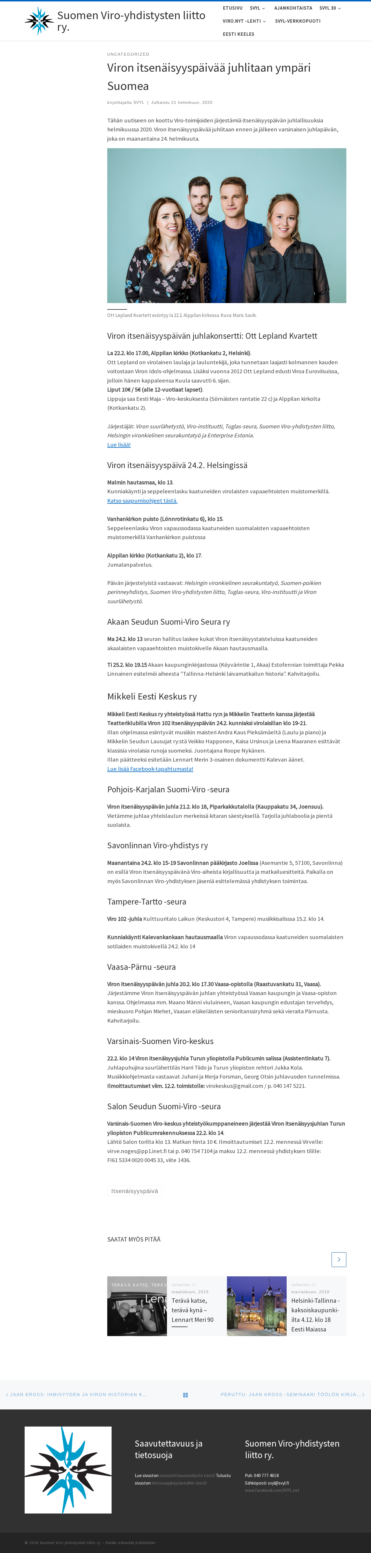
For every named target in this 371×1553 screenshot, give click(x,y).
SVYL (139, 102)
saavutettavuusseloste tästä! (187, 1475)
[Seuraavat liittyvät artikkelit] (339, 1259)
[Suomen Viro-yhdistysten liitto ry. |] (40, 19)
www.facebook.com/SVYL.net (272, 1490)
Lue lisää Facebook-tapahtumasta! (150, 769)
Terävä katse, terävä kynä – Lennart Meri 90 (193, 1310)
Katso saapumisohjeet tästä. (142, 500)
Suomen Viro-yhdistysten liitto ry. (70, 1542)
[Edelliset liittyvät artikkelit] (323, 1259)
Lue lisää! (119, 444)
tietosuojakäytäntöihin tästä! (179, 1483)
